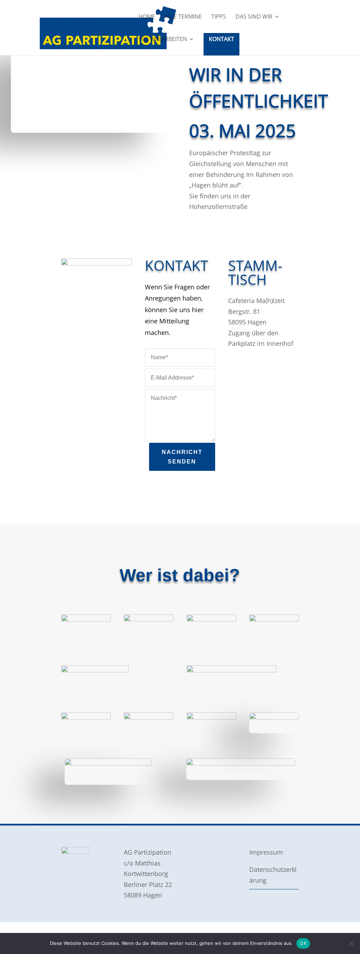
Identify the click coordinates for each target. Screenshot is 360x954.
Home (147, 17)
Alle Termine (183, 17)
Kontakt (221, 39)
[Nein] (351, 943)
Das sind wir (254, 17)
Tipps (218, 17)
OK (303, 943)
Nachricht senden (182, 457)
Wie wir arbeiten (163, 40)
